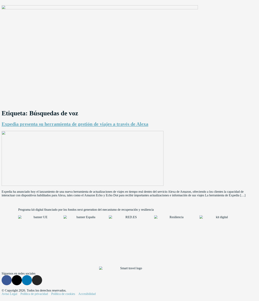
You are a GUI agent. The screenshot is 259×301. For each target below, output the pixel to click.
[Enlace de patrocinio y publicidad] (100, 8)
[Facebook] (7, 280)
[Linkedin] (27, 280)
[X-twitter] (17, 280)
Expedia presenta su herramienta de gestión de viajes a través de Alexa (75, 124)
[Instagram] (37, 280)
